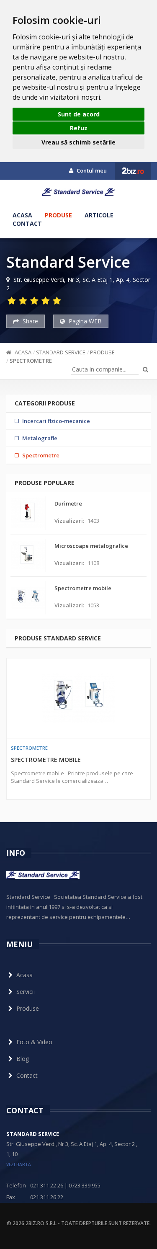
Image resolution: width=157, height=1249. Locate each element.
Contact (27, 223)
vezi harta (18, 1164)
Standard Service (60, 352)
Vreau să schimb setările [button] (78, 142)
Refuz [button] (79, 128)
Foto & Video (34, 1042)
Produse (58, 215)
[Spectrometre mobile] (78, 698)
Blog (22, 1059)
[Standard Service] (78, 196)
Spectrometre (31, 360)
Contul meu (91, 170)
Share (29, 321)
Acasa (22, 215)
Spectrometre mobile (46, 760)
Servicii (25, 992)
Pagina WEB (84, 321)
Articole (99, 215)
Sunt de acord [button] (79, 114)
